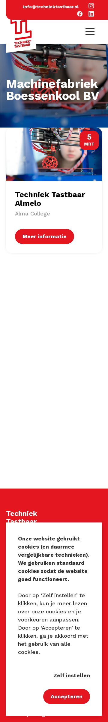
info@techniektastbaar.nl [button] (51, 6)
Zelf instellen (71, 675)
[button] (91, 6)
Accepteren (66, 696)
